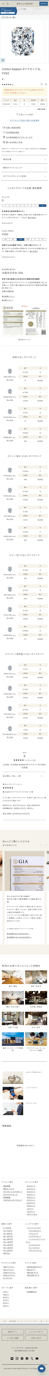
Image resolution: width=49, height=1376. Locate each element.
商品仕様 (7, 159)
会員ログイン (13, 1332)
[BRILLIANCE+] (25, 4)
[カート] (7, 4)
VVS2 (20, 239)
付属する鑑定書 (8, 291)
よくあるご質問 (13, 1338)
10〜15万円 (7, 1231)
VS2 (5, 239)
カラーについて (7, 223)
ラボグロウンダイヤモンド (12, 1200)
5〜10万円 (7, 1228)
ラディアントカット (35, 1250)
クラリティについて (8, 257)
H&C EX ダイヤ (32, 1273)
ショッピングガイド (36, 1332)
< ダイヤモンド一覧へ (8, 17)
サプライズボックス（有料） (15, 176)
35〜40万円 (8, 1245)
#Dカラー (22, 151)
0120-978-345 (31, 1348)
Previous (41, 845)
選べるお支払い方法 (14, 142)
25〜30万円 (8, 1239)
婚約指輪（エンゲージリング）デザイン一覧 (25, 1321)
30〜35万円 (8, 1242)
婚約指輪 (6, 1186)
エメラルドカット (35, 1236)
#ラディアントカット (18, 149)
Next (46, 845)
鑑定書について (7, 300)
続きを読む (32, 218)
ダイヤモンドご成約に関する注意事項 (24, 120)
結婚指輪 (6, 1197)
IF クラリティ (8, 1278)
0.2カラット (31, 1186)
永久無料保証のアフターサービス (19, 137)
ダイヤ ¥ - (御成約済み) (7, 9)
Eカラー (6, 1303)
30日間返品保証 (12, 132)
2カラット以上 (32, 1214)
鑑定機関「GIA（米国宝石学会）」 (18, 934)
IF (35, 239)
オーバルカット (34, 1248)
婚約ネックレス (9, 1189)
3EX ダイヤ (31, 1270)
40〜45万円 (8, 1248)
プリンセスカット (35, 1231)
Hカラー (6, 1295)
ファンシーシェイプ (34, 1228)
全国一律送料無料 (13, 128)
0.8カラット (31, 1203)
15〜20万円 (7, 1234)
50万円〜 (7, 1253)
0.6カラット (31, 1197)
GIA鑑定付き (32, 1292)
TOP (4, 1321)
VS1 (13, 239)
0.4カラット (31, 1192)
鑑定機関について (8, 296)
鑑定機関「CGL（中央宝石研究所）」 (19, 937)
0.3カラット (31, 1189)
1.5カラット (31, 1212)
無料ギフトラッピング (12, 168)
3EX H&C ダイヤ (33, 1275)
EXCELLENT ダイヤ (34, 1267)
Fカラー (6, 1300)
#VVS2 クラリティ (12, 151)
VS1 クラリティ (8, 1270)
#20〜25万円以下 (33, 805)
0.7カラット (31, 1200)
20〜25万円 (8, 1236)
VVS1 (27, 239)
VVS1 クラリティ (9, 1275)
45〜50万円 (8, 1250)
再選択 (8, 13)
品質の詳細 (41, 109)
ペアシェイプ (33, 1234)
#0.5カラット (6, 149)
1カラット (30, 1209)
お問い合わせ (36, 1338)
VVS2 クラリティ (9, 1273)
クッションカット (34, 1245)
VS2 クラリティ (8, 1267)
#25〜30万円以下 (32, 149)
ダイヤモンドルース (10, 1195)
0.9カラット (31, 1206)
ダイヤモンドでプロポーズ (12, 1192)
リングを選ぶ (22, 9)
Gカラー (6, 1297)
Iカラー (6, 1292)
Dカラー (6, 1306)
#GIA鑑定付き (8, 808)
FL (43, 239)
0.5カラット (31, 1195)
